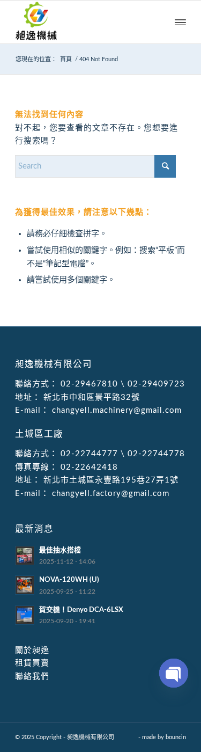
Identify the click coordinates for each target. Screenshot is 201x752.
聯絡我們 (32, 677)
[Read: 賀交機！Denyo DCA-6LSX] (24, 615)
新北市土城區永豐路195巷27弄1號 (109, 480)
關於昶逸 (32, 650)
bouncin (176, 737)
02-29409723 (156, 384)
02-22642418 (88, 467)
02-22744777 (89, 454)
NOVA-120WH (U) (69, 579)
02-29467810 (89, 384)
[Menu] (180, 22)
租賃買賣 (32, 663)
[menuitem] (180, 22)
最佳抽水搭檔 (60, 550)
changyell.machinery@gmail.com (115, 410)
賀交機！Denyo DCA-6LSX (81, 610)
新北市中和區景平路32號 (90, 397)
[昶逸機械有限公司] (83, 22)
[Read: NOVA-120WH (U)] (24, 585)
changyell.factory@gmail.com (109, 494)
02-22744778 (156, 454)
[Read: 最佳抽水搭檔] (24, 555)
